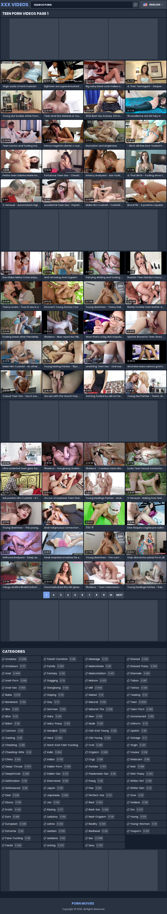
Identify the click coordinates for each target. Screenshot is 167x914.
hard (54, 738)
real (95, 802)
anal (12, 673)
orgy (96, 759)
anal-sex (15, 688)
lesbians (56, 838)
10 (111, 595)
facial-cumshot (61, 659)
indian (55, 759)
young (138, 817)
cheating (15, 745)
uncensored (142, 716)
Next (119, 595)
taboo (138, 680)
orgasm (98, 752)
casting (13, 738)
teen (138, 702)
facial (13, 845)
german (56, 709)
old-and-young (102, 731)
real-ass (98, 809)
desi (12, 795)
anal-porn (16, 680)
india (54, 752)
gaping (55, 695)
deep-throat (18, 766)
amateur (15, 659)
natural (97, 702)
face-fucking (17, 838)
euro (12, 817)
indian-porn (58, 766)
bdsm (12, 723)
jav (53, 802)
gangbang (57, 688)
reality (97, 824)
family (55, 666)
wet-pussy (141, 774)
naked (96, 695)
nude (96, 723)
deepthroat (17, 774)
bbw (11, 716)
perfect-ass (100, 795)
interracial (57, 781)
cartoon (14, 731)
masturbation (101, 673)
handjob (56, 731)
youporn (139, 831)
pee (95, 788)
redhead (98, 831)
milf (95, 688)
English (154, 4)
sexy (96, 845)
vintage (138, 738)
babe (12, 695)
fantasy (56, 673)
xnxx (136, 795)
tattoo (138, 688)
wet (137, 766)
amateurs (15, 666)
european (15, 824)
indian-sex (57, 774)
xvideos (139, 802)
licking (55, 845)
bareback (15, 702)
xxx (136, 809)
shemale (140, 673)
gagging (56, 680)
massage (98, 659)
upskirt (138, 731)
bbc (11, 709)
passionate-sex (102, 774)
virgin (138, 745)
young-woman (143, 824)
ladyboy (56, 817)
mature (97, 680)
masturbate (100, 666)
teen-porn (141, 709)
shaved (139, 659)
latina (55, 824)
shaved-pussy (143, 666)
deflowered (16, 788)
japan (55, 788)
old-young (99, 738)
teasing (138, 695)
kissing (55, 809)
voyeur (138, 752)
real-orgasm (101, 817)
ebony (13, 802)
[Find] (135, 4)
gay (53, 702)
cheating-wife (18, 752)
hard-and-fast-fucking (62, 745)
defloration (16, 781)
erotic (13, 809)
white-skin (140, 788)
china (12, 759)
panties (97, 766)
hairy (54, 716)
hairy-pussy (58, 723)
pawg (96, 781)
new (95, 716)
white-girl (141, 781)
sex (95, 838)
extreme (14, 831)
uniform (139, 723)
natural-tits (100, 709)
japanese (57, 795)
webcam (139, 759)
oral (95, 745)
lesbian (56, 831)
